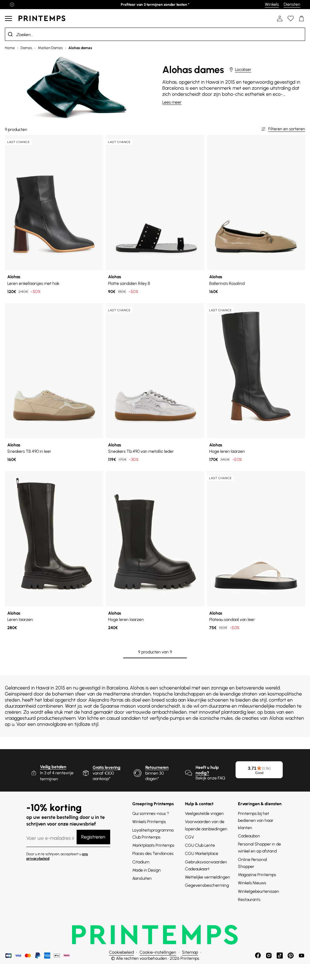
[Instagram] (268, 955)
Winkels (272, 4)
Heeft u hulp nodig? (207, 770)
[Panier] (301, 18)
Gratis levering (106, 767)
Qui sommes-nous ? (150, 813)
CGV (189, 837)
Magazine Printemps (257, 874)
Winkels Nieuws (252, 883)
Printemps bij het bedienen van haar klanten (255, 820)
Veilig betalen (53, 766)
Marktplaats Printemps (153, 845)
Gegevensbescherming (207, 885)
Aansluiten (142, 878)
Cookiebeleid (121, 952)
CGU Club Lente (200, 845)
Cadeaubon (249, 836)
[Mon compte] (279, 18)
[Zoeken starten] (10, 34)
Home (10, 48)
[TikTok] (279, 955)
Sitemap (190, 952)
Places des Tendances (152, 853)
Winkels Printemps (149, 821)
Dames (26, 48)
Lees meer (172, 102)
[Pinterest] (290, 955)
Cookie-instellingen (158, 952)
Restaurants (249, 899)
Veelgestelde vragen (204, 813)
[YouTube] (301, 955)
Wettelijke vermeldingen (207, 877)
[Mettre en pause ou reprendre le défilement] (12, 4)
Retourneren (157, 767)
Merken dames (50, 48)
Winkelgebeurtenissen (258, 891)
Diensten (292, 4)
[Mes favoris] (290, 18)
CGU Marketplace (201, 853)
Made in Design (146, 870)
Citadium (140, 862)
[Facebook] (258, 955)
